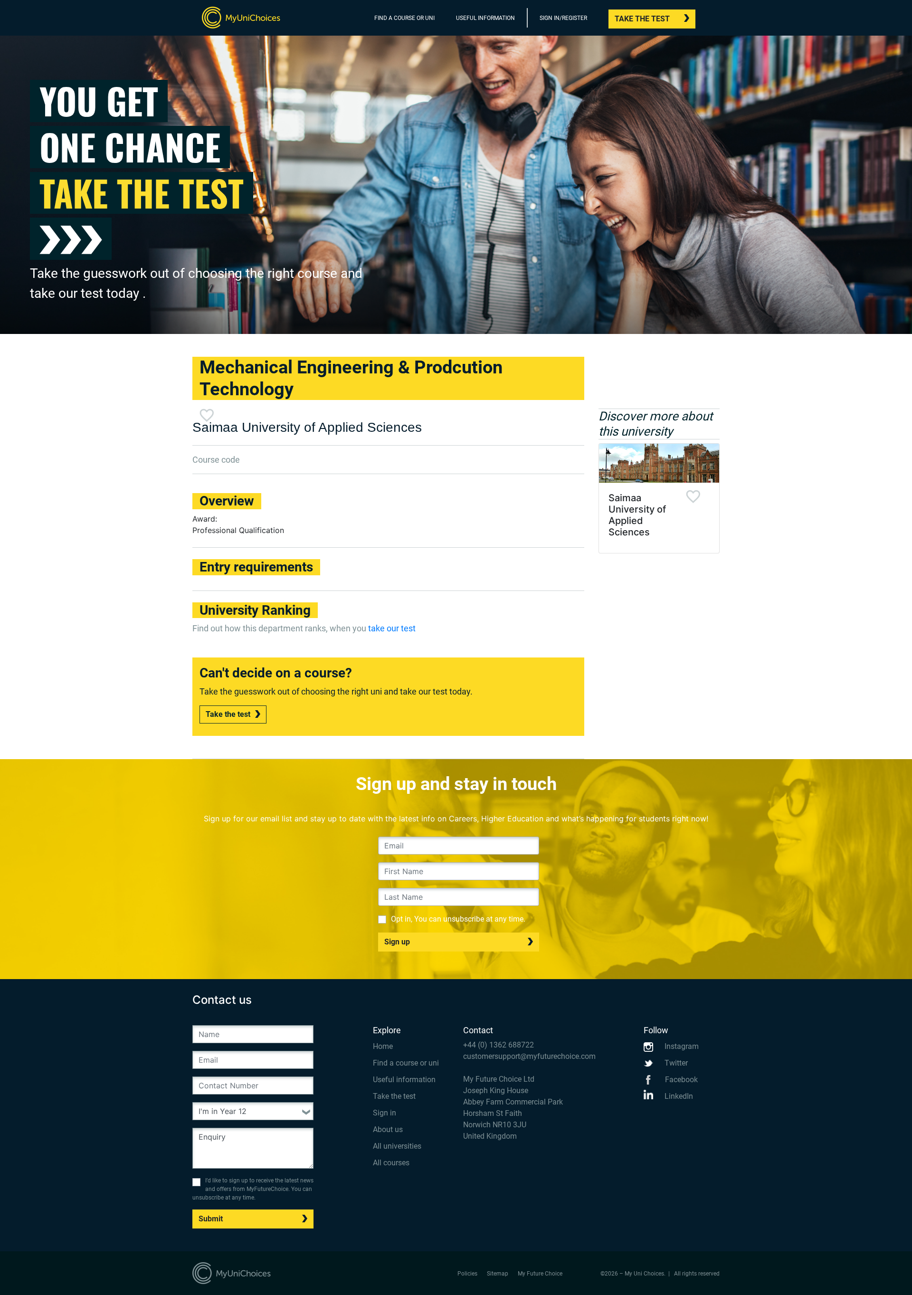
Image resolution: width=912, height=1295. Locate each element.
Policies (467, 1273)
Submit (211, 1218)
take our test (392, 628)
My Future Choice (540, 1273)
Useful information (404, 1079)
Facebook (680, 1079)
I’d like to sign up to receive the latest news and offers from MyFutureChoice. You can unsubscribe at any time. (253, 1189)
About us (388, 1129)
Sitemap (497, 1273)
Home (383, 1046)
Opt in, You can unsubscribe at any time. (458, 919)
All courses (391, 1162)
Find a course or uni (406, 1062)
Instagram (681, 1046)
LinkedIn (678, 1096)
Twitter (675, 1062)
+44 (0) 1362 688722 (498, 1044)
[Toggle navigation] (713, 20)
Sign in (384, 1112)
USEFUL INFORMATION (485, 18)
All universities (397, 1146)
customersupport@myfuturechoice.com (529, 1056)
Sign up (397, 941)
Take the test (642, 18)
